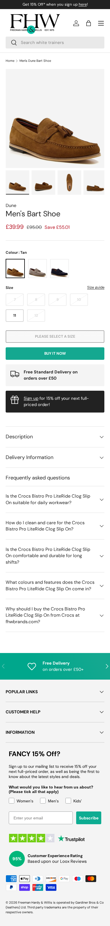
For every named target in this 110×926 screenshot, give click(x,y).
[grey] (37, 268)
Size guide (95, 287)
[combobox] (55, 42)
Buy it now (55, 353)
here (83, 4)
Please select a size (55, 336)
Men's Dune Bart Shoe (35, 60)
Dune (11, 205)
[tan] (15, 268)
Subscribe (88, 818)
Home (10, 60)
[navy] (59, 268)
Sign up (31, 398)
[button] (88, 23)
